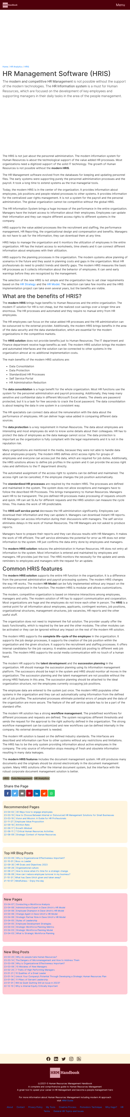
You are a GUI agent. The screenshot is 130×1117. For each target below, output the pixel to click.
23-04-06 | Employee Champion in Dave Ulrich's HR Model (34, 910)
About (10, 1107)
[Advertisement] (65, 37)
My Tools (50, 1107)
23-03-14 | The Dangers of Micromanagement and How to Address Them (41, 960)
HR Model (53, 284)
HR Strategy (28, 284)
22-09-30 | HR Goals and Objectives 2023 (26, 864)
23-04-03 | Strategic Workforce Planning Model (28, 930)
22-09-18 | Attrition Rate (16, 825)
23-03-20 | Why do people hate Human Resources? (30, 957)
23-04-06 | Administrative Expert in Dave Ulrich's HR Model (34, 907)
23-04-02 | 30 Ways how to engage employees (28, 812)
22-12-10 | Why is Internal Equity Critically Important (31, 986)
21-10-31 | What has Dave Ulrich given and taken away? (32, 877)
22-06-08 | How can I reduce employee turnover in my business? (37, 874)
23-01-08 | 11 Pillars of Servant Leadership (26, 979)
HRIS (26, 66)
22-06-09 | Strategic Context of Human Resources (30, 834)
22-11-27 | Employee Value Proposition (24, 821)
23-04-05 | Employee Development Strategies (27, 923)
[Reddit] (44, 793)
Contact (21, 1107)
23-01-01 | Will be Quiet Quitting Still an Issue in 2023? (32, 983)
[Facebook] (7, 793)
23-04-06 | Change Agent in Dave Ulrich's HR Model (31, 914)
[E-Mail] (22, 793)
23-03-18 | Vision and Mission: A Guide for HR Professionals (35, 818)
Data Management (22, 778)
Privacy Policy (35, 1107)
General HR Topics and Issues (68, 1111)
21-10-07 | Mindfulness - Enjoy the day (24, 881)
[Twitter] (15, 793)
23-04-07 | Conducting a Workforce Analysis (27, 904)
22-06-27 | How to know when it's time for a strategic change (36, 871)
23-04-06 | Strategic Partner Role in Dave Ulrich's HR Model (35, 917)
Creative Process (67, 1107)
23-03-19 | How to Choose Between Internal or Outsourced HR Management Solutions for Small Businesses (59, 815)
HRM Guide (67, 1100)
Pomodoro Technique (91, 1107)
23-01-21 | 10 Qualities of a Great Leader (25, 973)
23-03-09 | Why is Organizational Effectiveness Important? (34, 858)
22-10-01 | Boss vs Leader (17, 861)
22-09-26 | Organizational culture (21, 868)
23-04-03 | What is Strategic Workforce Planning (29, 933)
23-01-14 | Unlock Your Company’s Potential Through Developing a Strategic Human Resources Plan (55, 976)
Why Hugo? (111, 1107)
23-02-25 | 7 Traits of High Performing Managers (29, 970)
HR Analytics (16, 66)
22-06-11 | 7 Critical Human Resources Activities (28, 831)
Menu (120, 5)
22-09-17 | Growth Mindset (18, 828)
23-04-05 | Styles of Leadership (20, 920)
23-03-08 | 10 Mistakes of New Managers (25, 966)
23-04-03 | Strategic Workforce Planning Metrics (29, 927)
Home (5, 66)
